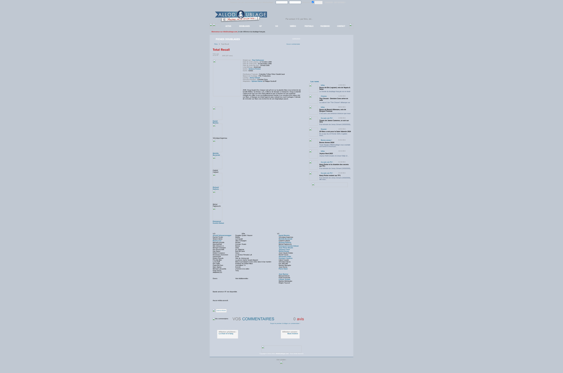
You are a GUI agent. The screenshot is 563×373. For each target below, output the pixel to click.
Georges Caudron (285, 258)
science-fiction (221, 310)
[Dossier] (324, 129)
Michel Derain (284, 251)
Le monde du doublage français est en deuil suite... (334, 92)
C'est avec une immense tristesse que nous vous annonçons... (335, 114)
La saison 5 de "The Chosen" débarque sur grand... (334, 103)
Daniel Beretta (215, 122)
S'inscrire (329, 2)
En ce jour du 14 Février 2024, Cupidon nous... (333, 134)
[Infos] (323, 85)
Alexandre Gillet (285, 256)
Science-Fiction (255, 69)
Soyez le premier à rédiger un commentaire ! (285, 323)
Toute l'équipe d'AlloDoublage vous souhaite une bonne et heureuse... (334, 145)
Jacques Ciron (284, 249)
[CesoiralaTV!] (327, 118)
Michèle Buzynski (216, 154)
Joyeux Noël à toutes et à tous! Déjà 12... (334, 156)
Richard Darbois (216, 188)
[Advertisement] (330, 61)
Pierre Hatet (283, 269)
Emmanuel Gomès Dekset (218, 222)
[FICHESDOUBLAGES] (228, 39)
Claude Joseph (284, 279)
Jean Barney (283, 274)
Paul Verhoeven (258, 60)
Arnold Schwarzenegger (222, 235)
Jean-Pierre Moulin (286, 248)
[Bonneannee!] (326, 140)
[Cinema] (324, 96)
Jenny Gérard (255, 78)
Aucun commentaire (293, 44)
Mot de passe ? (340, 2)
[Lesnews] (315, 81)
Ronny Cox (217, 241)
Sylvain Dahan (257, 81)
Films (216, 44)
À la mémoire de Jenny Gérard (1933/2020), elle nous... (335, 125)
